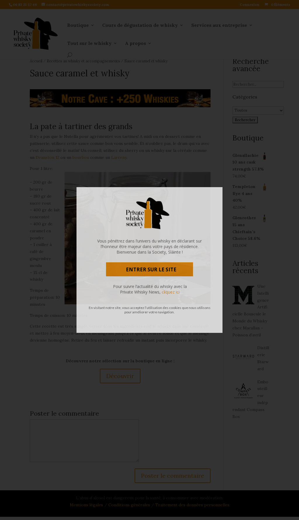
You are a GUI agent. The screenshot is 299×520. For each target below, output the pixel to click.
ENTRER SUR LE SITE (151, 269)
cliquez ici (171, 292)
